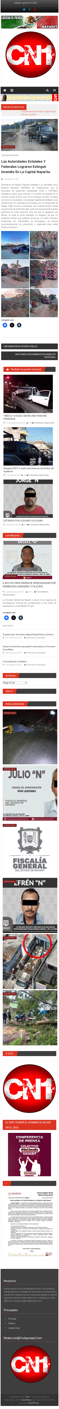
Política (11, 1323)
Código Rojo (14, 1328)
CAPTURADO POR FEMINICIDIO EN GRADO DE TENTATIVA (35, 355)
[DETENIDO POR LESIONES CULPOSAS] (28, 498)
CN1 (30, 592)
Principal (12, 1319)
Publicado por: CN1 (10, 179)
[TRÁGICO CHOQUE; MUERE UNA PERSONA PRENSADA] (28, 394)
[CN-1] (4, 90)
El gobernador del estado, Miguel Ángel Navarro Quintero (28, 634)
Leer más (7, 625)
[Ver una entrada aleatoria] (54, 90)
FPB (30, 423)
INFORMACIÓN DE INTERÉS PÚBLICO (21, 346)
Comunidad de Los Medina (15, 661)
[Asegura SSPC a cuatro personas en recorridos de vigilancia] (28, 446)
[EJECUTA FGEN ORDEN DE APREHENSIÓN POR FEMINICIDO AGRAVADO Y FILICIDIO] (27, 560)
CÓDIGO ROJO (8, 147)
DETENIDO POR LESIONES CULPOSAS (23, 520)
